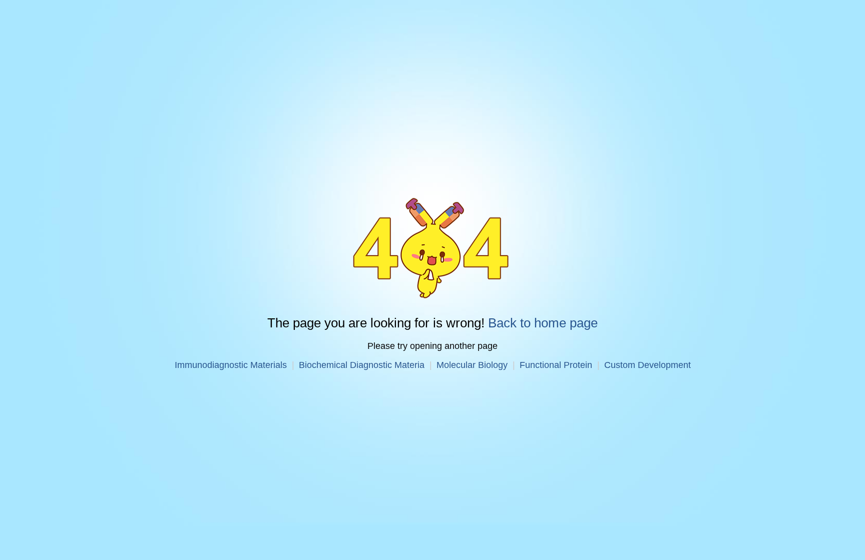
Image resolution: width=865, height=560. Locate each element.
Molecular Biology (472, 365)
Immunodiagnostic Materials (231, 365)
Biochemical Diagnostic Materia (361, 365)
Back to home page (543, 322)
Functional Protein (556, 365)
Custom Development (647, 365)
